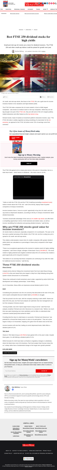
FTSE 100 (22, 112)
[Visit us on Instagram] (51, 3)
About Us (8, 452)
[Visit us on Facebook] (43, 3)
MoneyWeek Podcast (28, 429)
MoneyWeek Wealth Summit (28, 433)
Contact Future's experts (20, 452)
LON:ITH (5, 273)
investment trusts (47, 202)
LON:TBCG (23, 335)
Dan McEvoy (20, 51)
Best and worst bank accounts (32, 13)
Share (6, 97)
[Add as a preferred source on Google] (28, 460)
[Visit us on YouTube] (49, 3)
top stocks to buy (33, 114)
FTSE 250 (35, 29)
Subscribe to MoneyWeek (16, 430)
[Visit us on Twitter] (45, 3)
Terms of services (23, 375)
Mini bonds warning (14, 13)
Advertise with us (19, 454)
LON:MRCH (43, 250)
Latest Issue (16, 437)
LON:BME (34, 295)
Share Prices (28, 29)
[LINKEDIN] (13, 390)
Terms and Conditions (35, 452)
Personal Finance (19, 9)
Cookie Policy (8, 454)
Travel (38, 9)
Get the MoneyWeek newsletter (16, 434)
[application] (28, 187)
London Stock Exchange (9, 352)
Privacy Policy (47, 452)
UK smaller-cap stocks (37, 218)
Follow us (43, 97)
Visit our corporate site (47, 466)
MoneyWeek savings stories (40, 433)
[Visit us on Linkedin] (47, 3)
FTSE (32, 101)
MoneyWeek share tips (41, 429)
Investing (8, 9)
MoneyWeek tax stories (41, 436)
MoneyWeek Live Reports (28, 437)
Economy (30, 9)
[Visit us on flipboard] (53, 3)
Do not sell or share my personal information (39, 454)
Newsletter (51, 97)
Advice (43, 51)
